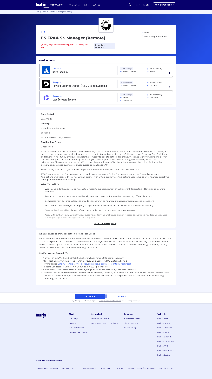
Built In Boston (163, 323)
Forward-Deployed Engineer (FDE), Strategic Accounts (80, 85)
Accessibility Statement (71, 368)
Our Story (73, 319)
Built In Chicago (164, 332)
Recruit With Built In (100, 319)
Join (138, 5)
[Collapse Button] (169, 72)
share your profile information (110, 301)
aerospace (93, 264)
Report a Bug (130, 328)
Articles (96, 5)
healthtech (126, 264)
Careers (72, 323)
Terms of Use (118, 368)
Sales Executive (61, 72)
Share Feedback (131, 323)
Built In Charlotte (164, 328)
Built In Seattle (163, 355)
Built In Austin (163, 319)
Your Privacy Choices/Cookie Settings (141, 368)
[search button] (130, 5)
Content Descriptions (78, 332)
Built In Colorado (164, 337)
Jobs (86, 5)
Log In (146, 5)
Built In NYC (162, 346)
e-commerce (105, 264)
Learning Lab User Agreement (47, 368)
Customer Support (132, 319)
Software (62, 264)
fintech (116, 264)
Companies (74, 5)
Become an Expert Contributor (104, 323)
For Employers (163, 5)
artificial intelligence (77, 264)
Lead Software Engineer (65, 99)
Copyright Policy (89, 368)
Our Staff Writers (76, 328)
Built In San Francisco (166, 350)
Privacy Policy (105, 368)
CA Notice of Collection (167, 368)
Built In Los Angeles (165, 341)
